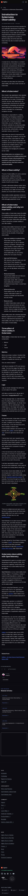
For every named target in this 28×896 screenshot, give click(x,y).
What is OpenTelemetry (6, 788)
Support (3, 802)
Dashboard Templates (6, 813)
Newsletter (3, 819)
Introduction (4, 773)
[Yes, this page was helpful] (2, 669)
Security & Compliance (6, 857)
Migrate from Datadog (6, 779)
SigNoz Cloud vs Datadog (7, 835)
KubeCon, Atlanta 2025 (6, 822)
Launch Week (4, 810)
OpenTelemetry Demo (6, 794)
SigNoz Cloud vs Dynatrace (7, 843)
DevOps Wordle (5, 816)
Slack (2, 805)
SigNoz (4, 632)
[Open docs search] (23, 2)
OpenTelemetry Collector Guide (8, 791)
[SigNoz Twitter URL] (10, 874)
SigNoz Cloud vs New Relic (7, 837)
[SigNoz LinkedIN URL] (5, 874)
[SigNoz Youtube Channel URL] (13, 874)
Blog (5, 7)
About (2, 849)
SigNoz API (3, 781)
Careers (3, 846)
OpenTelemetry (6, 517)
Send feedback (13, 669)
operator (10, 593)
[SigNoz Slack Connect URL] (8, 874)
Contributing (4, 776)
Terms (2, 852)
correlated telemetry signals (14, 477)
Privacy (3, 854)
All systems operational (7, 870)
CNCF (10, 542)
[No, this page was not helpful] (5, 669)
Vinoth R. (8, 675)
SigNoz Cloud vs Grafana (7, 840)
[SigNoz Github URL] (2, 874)
